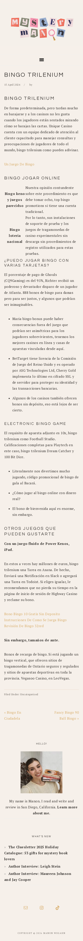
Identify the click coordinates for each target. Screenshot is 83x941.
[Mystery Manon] (41, 47)
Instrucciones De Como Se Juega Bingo (35, 620)
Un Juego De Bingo (19, 164)
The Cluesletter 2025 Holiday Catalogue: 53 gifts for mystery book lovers (36, 853)
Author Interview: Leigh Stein (34, 866)
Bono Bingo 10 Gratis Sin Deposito (32, 614)
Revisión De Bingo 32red (24, 626)
